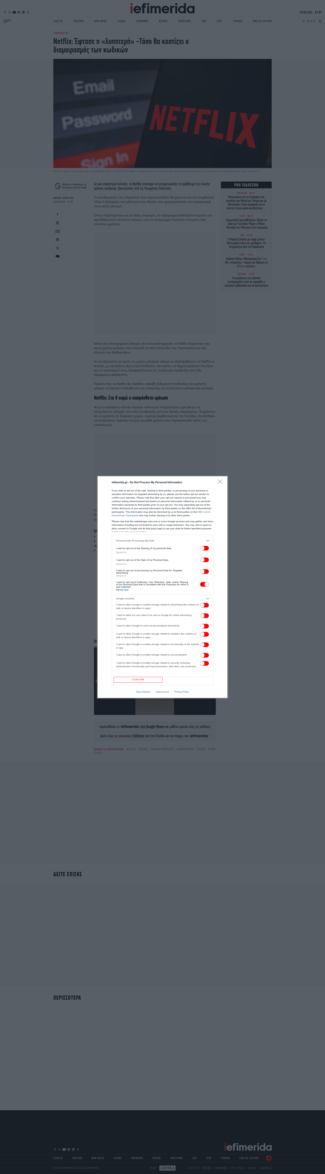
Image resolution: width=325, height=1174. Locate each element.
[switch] (204, 548)
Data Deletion (143, 691)
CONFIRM (138, 679)
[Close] (221, 482)
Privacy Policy (181, 691)
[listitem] (162, 540)
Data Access (162, 691)
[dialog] (162, 587)
